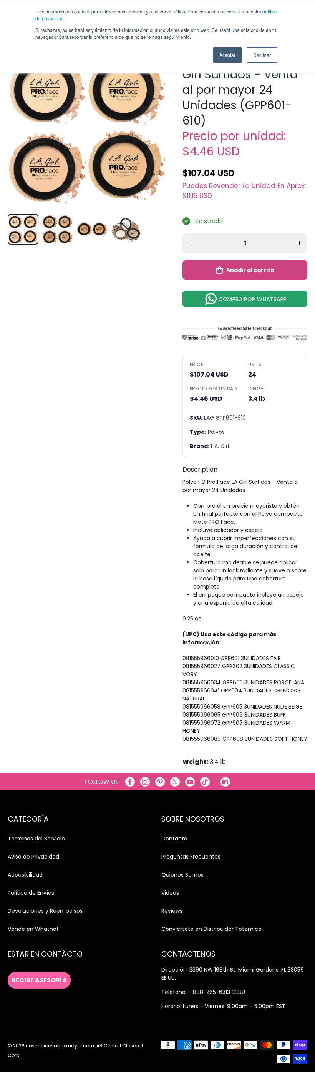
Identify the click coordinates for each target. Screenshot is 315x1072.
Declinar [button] (262, 55)
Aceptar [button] (227, 55)
